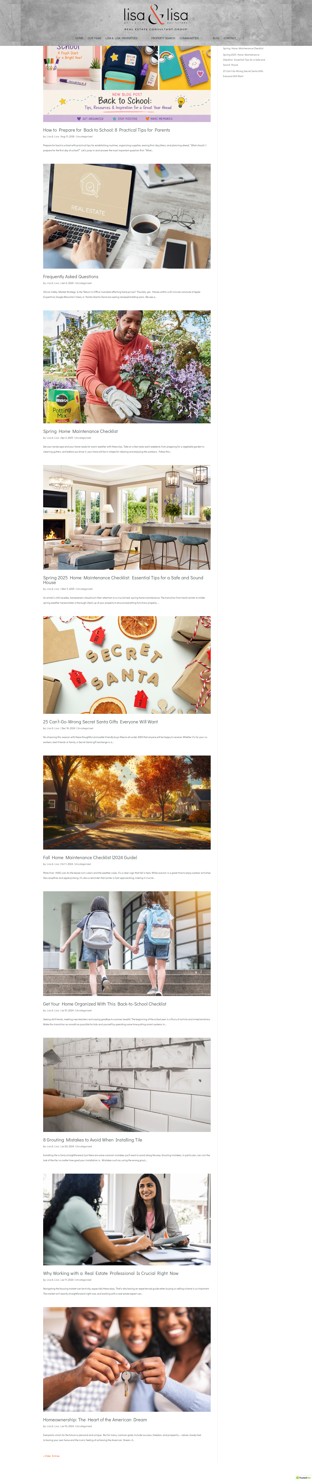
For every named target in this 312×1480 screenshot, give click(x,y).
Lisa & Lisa (53, 136)
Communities (189, 38)
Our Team (94, 38)
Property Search (163, 38)
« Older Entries (51, 1456)
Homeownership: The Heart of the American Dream (95, 1419)
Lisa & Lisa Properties (121, 38)
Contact (230, 38)
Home (79, 38)
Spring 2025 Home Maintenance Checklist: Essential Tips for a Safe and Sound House (123, 579)
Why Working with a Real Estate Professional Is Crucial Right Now (111, 1273)
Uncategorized (84, 136)
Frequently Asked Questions (70, 276)
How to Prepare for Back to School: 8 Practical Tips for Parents (106, 130)
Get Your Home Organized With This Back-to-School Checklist (104, 1004)
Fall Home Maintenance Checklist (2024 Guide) (90, 857)
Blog (216, 38)
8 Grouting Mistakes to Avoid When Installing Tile (92, 1140)
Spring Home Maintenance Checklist (80, 431)
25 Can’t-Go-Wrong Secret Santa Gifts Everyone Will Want (100, 722)
